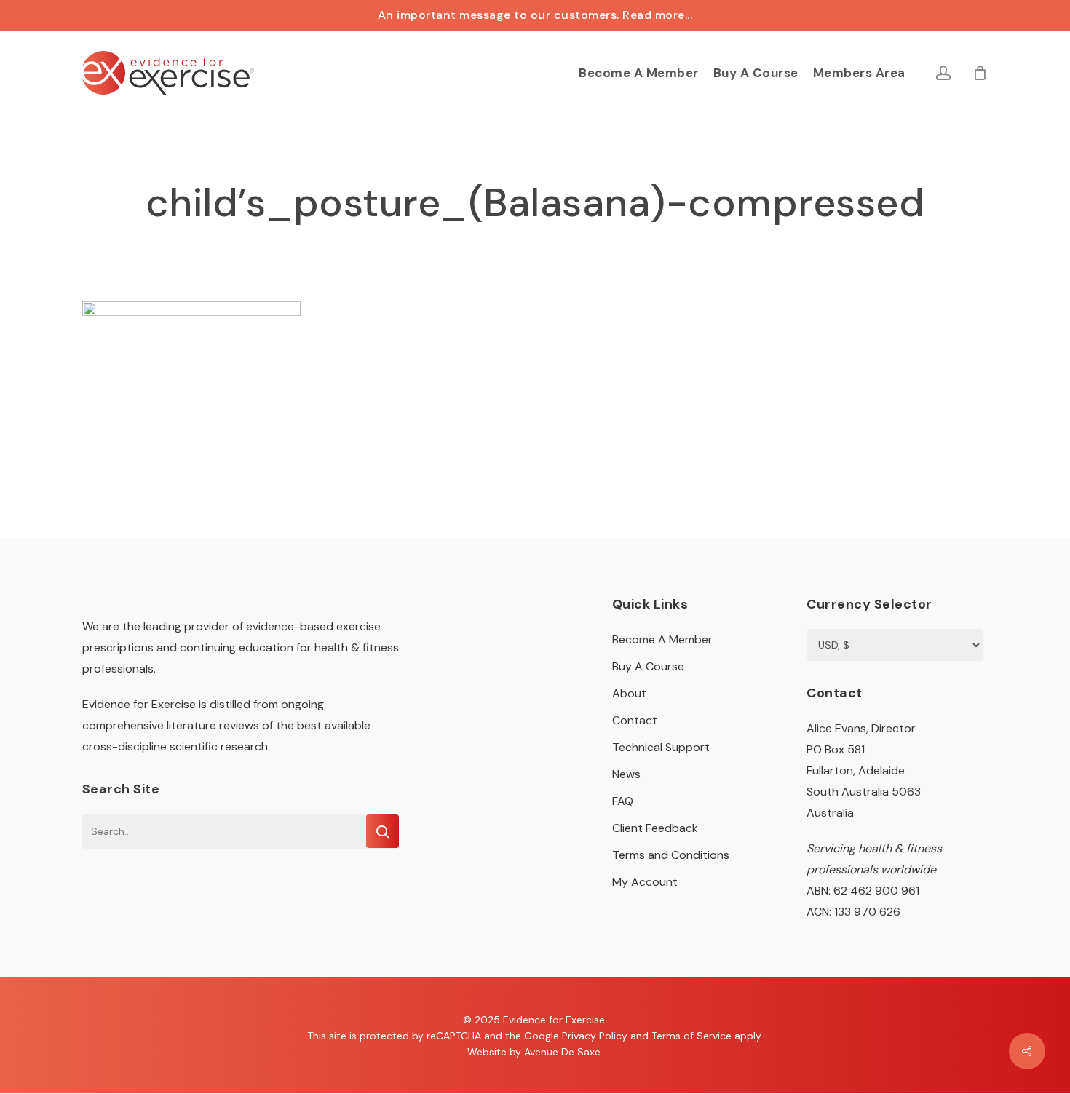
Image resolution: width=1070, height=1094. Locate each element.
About (629, 693)
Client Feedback (655, 828)
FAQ (622, 801)
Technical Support (661, 747)
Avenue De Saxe (562, 1051)
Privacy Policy (594, 1035)
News (626, 774)
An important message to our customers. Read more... (535, 15)
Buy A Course (648, 666)
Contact (634, 720)
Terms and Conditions (670, 855)
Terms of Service (691, 1035)
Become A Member (662, 639)
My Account (645, 881)
